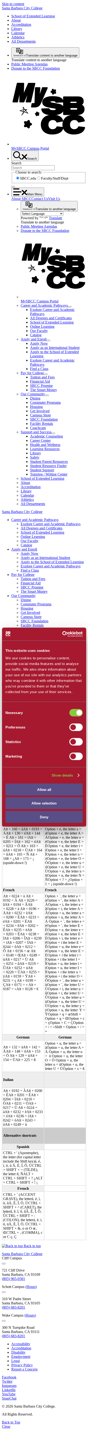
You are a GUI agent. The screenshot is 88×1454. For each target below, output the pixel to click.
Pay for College (32, 373)
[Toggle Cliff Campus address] (4, 1263)
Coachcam (38, 428)
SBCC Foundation (44, 419)
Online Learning (42, 327)
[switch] (76, 727)
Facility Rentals (41, 424)
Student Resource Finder (48, 466)
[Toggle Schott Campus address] (4, 1292)
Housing (36, 407)
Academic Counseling (46, 436)
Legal (15, 1361)
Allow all (44, 789)
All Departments (23, 41)
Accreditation (21, 24)
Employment (20, 1357)
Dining (35, 398)
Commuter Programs (45, 402)
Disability (18, 1352)
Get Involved (40, 411)
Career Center (40, 440)
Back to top (32, 1246)
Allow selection (44, 803)
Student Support (42, 470)
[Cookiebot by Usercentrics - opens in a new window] (63, 634)
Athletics (17, 37)
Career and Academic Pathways (44, 305)
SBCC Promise (41, 386)
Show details (62, 775)
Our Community (33, 394)
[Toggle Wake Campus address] (4, 1321)
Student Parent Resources (49, 462)
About (16, 20)
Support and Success (36, 432)
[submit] (13, 186)
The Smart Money (43, 390)
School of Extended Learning (33, 16)
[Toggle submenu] (70, 306)
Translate (55, 218)
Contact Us (39, 199)
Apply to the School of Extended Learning (52, 562)
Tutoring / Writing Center (48, 474)
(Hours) (31, 1287)
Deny (44, 817)
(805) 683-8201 (13, 1307)
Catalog (36, 335)
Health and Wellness (45, 445)
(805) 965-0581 (13, 1279)
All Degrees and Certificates (51, 318)
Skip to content (13, 4)
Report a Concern (24, 1369)
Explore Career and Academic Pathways (50, 524)
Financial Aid (40, 381)
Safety (34, 457)
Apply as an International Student (55, 348)
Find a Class (39, 369)
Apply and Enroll (33, 339)
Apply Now (39, 343)
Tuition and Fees (42, 377)
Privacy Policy (22, 1365)
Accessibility (20, 1344)
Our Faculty (39, 331)
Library (16, 29)
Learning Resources (45, 449)
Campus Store (40, 415)
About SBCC (21, 199)
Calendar (18, 33)
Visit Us (54, 199)
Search (16, 163)
